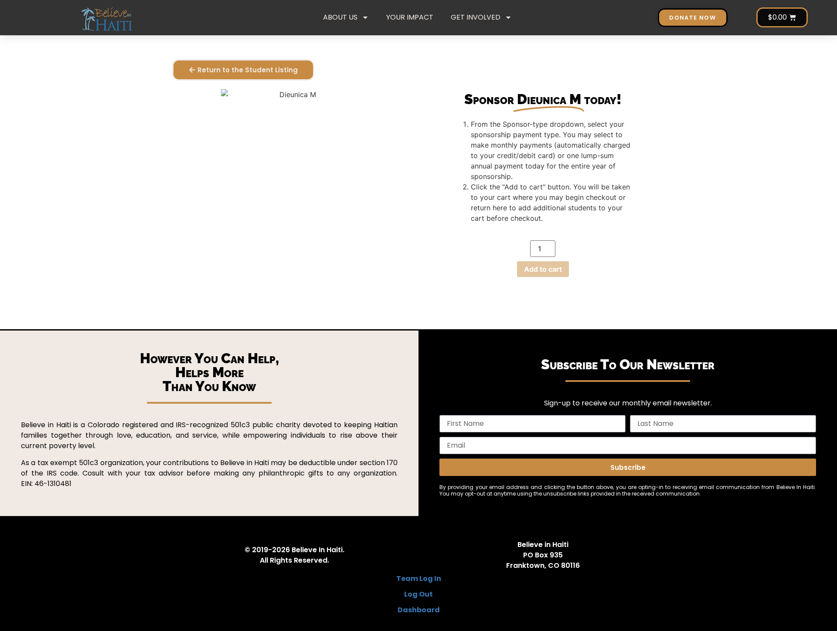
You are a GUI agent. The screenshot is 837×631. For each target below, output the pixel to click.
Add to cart (543, 269)
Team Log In (418, 579)
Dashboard (419, 610)
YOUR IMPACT (409, 17)
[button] (243, 70)
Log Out (418, 594)
